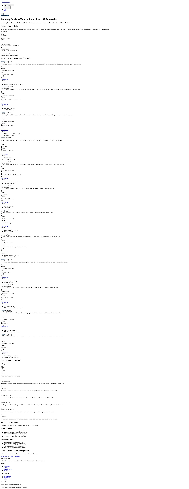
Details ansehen (4, 79)
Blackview (6, 470)
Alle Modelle (7, 466)
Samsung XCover (8, 469)
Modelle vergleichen (5, 456)
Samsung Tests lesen (15, 456)
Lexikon (5, 9)
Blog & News (7, 477)
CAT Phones (7, 467)
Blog (5, 10)
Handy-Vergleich (8, 476)
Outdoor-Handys (7, 5)
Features (6, 7)
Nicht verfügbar (4, 104)
